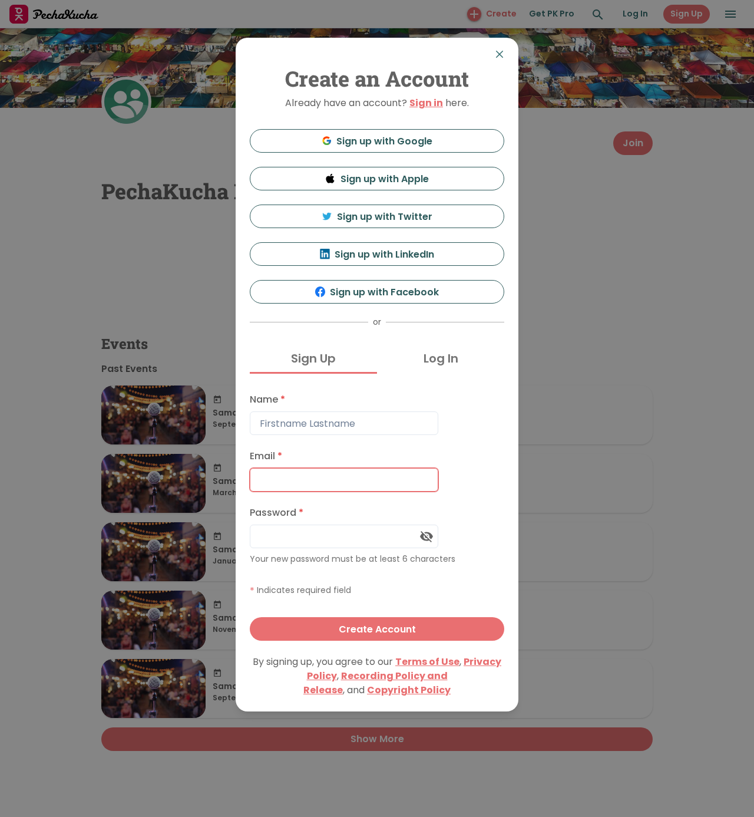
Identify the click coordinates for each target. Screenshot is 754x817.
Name (267, 399)
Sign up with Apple (384, 179)
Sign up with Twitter (384, 216)
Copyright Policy (409, 690)
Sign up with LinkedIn (384, 254)
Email (266, 456)
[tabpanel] (377, 514)
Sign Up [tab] (313, 358)
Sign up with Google (384, 141)
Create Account (377, 629)
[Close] (499, 54)
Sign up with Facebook (384, 292)
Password (276, 512)
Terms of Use (427, 661)
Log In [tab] (441, 358)
